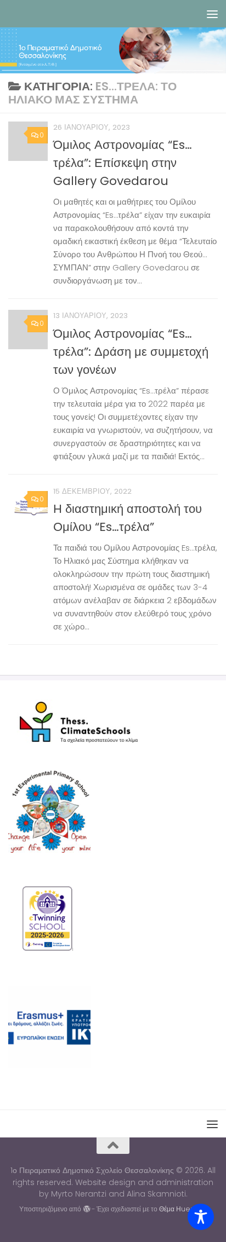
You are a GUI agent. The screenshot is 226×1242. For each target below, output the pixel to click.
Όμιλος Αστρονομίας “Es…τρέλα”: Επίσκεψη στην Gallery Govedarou (122, 162)
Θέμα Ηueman (183, 1209)
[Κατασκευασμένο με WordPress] (86, 1209)
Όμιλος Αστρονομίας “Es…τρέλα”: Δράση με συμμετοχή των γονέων (130, 351)
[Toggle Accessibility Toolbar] (201, 1217)
